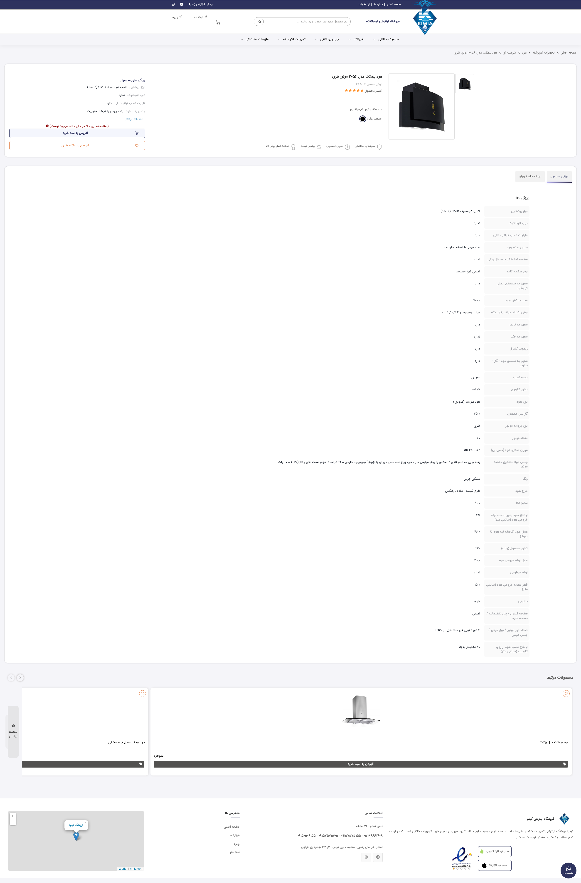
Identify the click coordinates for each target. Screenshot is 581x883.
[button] (20, 677)
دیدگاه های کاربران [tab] (530, 176)
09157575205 (328, 836)
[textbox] (302, 22)
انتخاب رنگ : (374, 119)
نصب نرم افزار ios (498, 865)
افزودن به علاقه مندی (75, 145)
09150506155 (307, 836)
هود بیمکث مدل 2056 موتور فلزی (475, 53)
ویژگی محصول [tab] (559, 176)
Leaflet (122, 869)
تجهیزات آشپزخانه (543, 53)
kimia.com (136, 869)
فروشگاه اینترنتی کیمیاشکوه (383, 21)
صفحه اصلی (394, 4)
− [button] (13, 821)
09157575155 (351, 836)
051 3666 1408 (202, 4)
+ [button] (13, 816)
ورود (175, 17)
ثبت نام (199, 17)
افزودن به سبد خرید (360, 764)
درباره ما (378, 4)
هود (524, 53)
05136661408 (373, 836)
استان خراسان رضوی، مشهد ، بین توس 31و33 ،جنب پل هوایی (342, 847)
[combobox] (302, 21)
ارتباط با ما (364, 4)
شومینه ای (509, 53)
